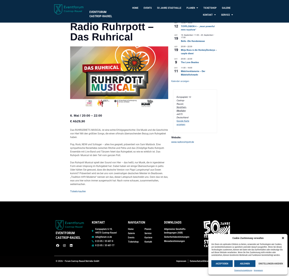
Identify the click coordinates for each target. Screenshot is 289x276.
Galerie (226, 7)
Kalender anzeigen (180, 81)
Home (135, 7)
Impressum (258, 270)
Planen (190, 7)
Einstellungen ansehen (271, 263)
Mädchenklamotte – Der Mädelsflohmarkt (193, 73)
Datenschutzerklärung (243, 270)
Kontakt (208, 14)
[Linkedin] (71, 246)
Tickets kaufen (78, 191)
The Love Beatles (190, 62)
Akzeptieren (222, 263)
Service (225, 14)
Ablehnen (245, 263)
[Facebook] (58, 246)
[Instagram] (64, 246)
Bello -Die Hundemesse (193, 40)
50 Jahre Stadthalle (169, 7)
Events (148, 7)
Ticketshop (210, 7)
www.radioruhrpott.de (182, 142)
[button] (282, 238)
